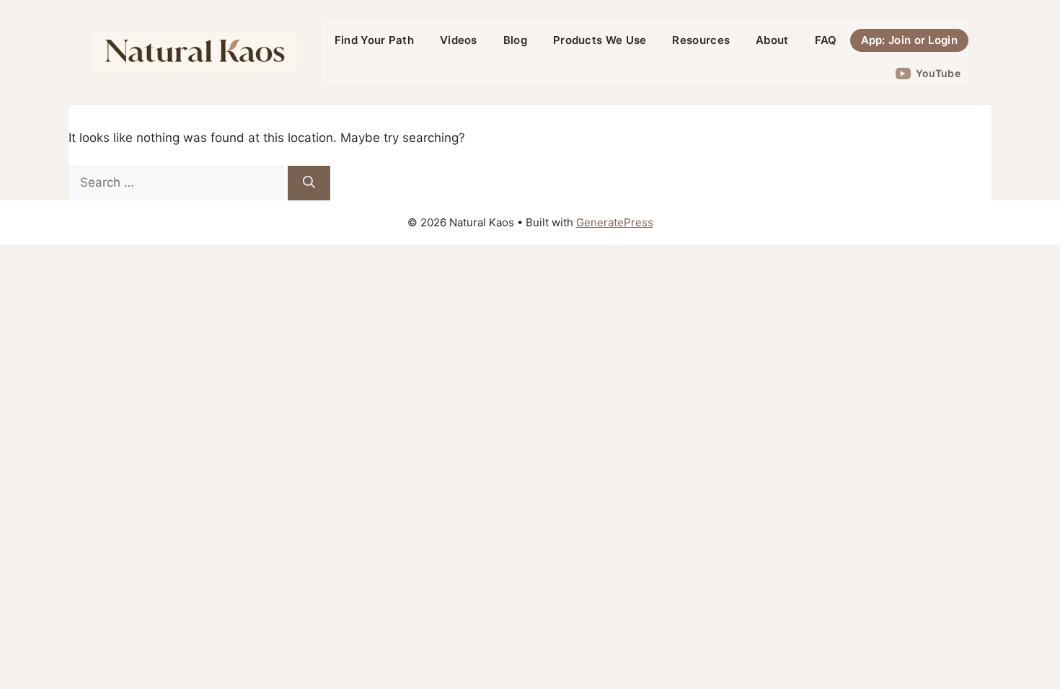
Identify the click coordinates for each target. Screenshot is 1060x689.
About (772, 40)
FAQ (826, 40)
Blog (515, 40)
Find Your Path (374, 40)
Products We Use (600, 40)
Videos (458, 40)
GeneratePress (614, 222)
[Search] (309, 183)
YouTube (938, 73)
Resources (701, 40)
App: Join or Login (909, 40)
